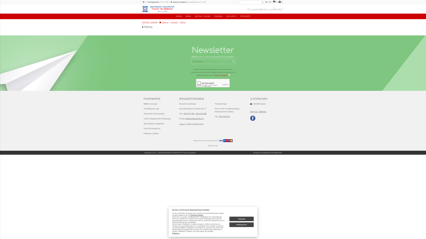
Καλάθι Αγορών (259, 104)
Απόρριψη (241, 219)
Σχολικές (174, 22)
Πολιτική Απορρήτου (221, 75)
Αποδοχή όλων (241, 225)
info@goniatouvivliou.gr (194, 119)
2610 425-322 (224, 117)
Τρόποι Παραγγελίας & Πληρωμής (157, 119)
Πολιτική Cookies (196, 215)
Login (269, 2)
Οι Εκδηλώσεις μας (151, 109)
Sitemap (210, 145)
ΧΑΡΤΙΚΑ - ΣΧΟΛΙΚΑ (150, 22)
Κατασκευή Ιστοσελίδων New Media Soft (267, 153)
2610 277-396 (188, 114)
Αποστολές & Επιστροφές (154, 114)
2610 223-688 (201, 114)
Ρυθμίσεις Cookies (151, 133)
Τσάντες (165, 22)
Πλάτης (183, 22)
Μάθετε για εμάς (150, 104)
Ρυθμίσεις (176, 233)
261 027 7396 (158, 2)
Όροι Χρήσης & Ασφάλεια (154, 124)
